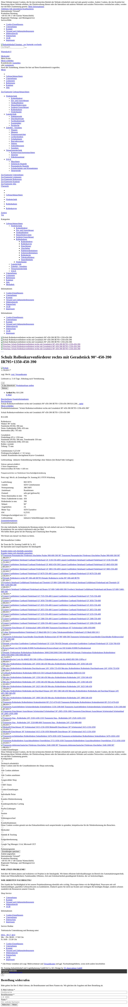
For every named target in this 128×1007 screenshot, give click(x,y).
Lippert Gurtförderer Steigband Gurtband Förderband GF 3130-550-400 (89, 560)
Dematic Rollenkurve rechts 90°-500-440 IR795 (61, 578)
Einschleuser (26, 246)
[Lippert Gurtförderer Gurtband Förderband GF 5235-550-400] (26, 614)
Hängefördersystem (18, 105)
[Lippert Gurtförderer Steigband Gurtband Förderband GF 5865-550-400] (30, 569)
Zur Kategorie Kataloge (10, 182)
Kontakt (9, 29)
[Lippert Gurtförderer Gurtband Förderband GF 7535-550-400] (26, 596)
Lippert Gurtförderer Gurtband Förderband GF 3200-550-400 (76, 623)
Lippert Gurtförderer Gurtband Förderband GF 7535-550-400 (76, 596)
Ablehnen (5, 9)
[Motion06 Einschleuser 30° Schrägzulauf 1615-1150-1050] (25, 727)
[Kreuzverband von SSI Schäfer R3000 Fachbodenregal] (24, 648)
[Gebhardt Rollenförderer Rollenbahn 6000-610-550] (22, 673)
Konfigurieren (28, 9)
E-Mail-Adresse (8, 990)
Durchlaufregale (17, 119)
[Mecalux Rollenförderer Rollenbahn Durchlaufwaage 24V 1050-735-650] (31, 668)
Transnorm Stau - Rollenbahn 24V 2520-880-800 (62, 722)
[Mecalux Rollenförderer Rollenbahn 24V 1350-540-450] (24, 677)
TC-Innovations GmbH (73, 968)
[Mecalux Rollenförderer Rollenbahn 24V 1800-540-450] (24, 698)
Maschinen (15, 161)
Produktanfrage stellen (25, 385)
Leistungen (10, 275)
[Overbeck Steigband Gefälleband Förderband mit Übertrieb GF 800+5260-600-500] (35, 582)
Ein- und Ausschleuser (20, 100)
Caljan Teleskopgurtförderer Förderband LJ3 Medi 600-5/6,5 (76, 632)
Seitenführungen (17, 146)
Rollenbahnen (16, 110)
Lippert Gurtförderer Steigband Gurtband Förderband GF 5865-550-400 (89, 569)
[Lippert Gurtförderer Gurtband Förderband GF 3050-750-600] (26, 601)
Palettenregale (16, 116)
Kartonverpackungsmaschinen (23, 152)
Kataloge (9, 280)
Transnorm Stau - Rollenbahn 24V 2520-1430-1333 (65, 718)
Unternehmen (11, 27)
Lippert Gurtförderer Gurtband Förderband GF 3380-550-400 (76, 619)
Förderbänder (16, 112)
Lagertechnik (11, 114)
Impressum (10, 40)
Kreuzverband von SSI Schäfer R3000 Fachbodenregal (69, 648)
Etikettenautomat (17, 157)
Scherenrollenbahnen (29, 253)
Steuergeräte (16, 170)
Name (4, 999)
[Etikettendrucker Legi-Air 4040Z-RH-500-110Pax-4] (23, 659)
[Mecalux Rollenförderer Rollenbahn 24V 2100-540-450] (24, 682)
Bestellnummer (7, 995)
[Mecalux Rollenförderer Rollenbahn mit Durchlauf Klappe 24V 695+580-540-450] (35, 691)
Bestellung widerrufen (9, 970)
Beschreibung (6, 399)
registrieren (9, 65)
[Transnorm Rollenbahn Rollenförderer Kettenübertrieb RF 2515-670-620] (31, 702)
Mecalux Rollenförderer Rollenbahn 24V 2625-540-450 (70, 686)
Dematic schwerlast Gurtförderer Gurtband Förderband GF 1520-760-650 (91, 643)
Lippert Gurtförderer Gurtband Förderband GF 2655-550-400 (76, 605)
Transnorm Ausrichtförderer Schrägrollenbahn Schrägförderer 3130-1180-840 (95, 707)
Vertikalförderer (17, 103)
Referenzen (10, 278)
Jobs (8, 282)
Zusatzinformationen (20, 399)
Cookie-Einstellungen (14, 24)
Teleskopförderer (27, 257)
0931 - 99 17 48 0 (8, 935)
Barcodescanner (17, 141)
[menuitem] (64, 30)
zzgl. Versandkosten (19, 374)
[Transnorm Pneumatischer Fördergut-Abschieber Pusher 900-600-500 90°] (31, 555)
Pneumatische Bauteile (20, 166)
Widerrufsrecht (12, 33)
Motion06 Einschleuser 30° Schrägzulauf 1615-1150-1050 (73, 727)
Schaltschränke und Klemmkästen (24, 168)
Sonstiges (14, 148)
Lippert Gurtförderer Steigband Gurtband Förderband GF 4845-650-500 (89, 564)
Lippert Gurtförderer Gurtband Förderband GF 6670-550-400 (76, 573)
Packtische (15, 125)
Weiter (14, 1005)
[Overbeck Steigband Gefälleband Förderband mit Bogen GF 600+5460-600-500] (34, 589)
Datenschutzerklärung (15, 972)
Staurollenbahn (27, 260)
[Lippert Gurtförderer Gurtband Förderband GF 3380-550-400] (26, 619)
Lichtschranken (17, 137)
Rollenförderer (26, 241)
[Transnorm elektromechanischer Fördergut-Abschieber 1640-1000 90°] (30, 745)
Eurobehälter (16, 123)
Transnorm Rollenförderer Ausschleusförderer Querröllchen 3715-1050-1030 (94, 741)
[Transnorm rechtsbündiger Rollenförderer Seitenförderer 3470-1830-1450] (31, 736)
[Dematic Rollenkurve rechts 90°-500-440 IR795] (21, 578)
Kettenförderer (16, 98)
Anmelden (16, 63)
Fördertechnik (11, 96)
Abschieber (25, 248)
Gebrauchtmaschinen (14, 223)
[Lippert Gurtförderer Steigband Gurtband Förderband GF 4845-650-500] (30, 564)
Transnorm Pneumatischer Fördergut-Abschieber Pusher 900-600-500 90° (91, 555)
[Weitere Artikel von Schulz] (4, 368)
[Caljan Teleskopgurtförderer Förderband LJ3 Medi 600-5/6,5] (26, 632)
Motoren (14, 132)
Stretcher (14, 155)
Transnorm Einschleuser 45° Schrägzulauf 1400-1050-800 (72, 628)
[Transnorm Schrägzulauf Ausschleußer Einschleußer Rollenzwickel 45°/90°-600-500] (35, 637)
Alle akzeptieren (15, 9)
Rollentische (26, 255)
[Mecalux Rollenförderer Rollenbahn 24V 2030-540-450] (24, 664)
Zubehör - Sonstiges (14, 128)
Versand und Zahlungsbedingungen (20, 31)
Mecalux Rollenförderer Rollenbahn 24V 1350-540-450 (70, 677)
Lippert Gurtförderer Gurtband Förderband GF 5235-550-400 (76, 614)
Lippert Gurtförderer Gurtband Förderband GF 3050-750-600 (76, 601)
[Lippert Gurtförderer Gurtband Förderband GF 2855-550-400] (26, 610)
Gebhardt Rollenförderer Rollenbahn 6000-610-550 (64, 673)
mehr (81, 404)
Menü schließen (7, 61)
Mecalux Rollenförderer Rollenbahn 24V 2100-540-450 (70, 682)
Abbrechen (6, 1005)
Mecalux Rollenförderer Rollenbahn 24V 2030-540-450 (70, 664)
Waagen (14, 130)
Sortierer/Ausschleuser (20, 107)
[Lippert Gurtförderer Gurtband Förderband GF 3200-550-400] (26, 623)
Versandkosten (49, 964)
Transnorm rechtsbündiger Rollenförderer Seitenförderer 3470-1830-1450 (91, 736)
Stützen (14, 143)
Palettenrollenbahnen (29, 251)
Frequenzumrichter (18, 134)
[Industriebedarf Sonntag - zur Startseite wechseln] (21, 44)
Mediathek (10, 284)
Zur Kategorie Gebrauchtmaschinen (15, 92)
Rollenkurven (26, 244)
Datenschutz (11, 36)
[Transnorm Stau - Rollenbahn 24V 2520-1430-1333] (22, 718)
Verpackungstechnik (14, 150)
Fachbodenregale (17, 121)
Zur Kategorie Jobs (8, 184)
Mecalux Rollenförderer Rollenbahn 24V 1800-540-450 (70, 698)
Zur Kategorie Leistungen (11, 177)
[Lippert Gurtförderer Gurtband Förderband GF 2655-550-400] (26, 605)
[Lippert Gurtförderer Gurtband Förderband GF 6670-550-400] (26, 573)
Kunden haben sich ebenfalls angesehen (16, 551)
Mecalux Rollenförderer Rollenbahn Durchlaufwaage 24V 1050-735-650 (90, 668)
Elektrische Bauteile (19, 164)
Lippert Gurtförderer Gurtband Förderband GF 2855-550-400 (76, 610)
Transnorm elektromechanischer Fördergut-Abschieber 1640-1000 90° (86, 745)
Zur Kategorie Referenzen (11, 179)
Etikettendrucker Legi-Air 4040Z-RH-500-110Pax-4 (65, 659)
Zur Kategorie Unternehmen (12, 175)
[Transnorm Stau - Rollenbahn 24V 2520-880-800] (21, 722)
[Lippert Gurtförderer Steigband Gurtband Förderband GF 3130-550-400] (30, 560)
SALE (8, 159)
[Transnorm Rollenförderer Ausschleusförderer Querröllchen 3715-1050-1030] (32, 741)
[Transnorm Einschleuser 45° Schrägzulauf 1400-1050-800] (25, 628)
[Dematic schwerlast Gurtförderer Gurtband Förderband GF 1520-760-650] (31, 643)
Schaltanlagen (16, 139)
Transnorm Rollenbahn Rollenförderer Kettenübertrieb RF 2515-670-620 (90, 702)
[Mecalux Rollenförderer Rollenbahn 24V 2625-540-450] (24, 686)
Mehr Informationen (36, 7)
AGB (8, 38)
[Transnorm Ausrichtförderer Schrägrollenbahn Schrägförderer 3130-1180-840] (33, 707)
